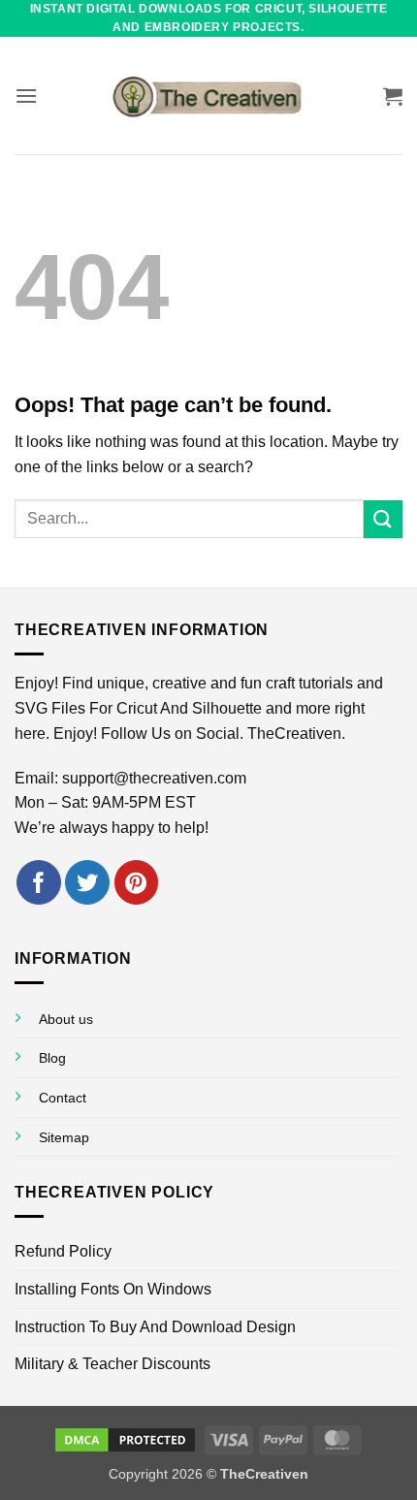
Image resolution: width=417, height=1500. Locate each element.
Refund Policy (63, 1251)
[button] (26, 95)
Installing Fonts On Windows (113, 1289)
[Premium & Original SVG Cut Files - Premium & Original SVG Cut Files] (208, 96)
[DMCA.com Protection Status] (125, 1439)
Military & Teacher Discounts (112, 1364)
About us (66, 1019)
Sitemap (64, 1137)
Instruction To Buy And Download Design (155, 1327)
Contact (62, 1097)
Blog (52, 1058)
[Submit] (383, 519)
